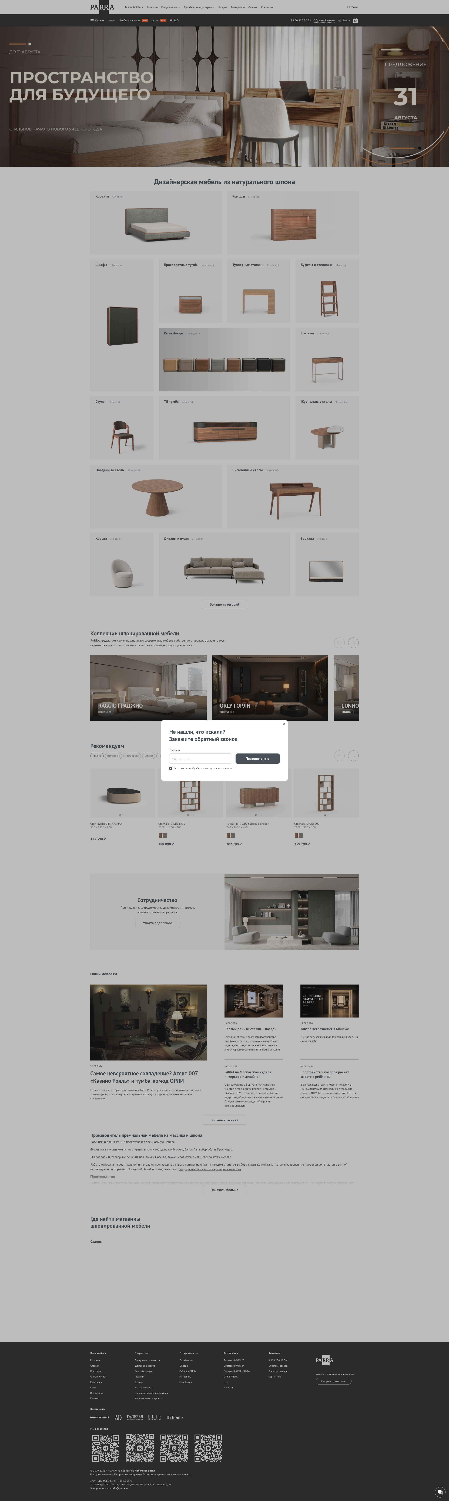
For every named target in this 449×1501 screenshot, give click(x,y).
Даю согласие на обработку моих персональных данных (202, 768)
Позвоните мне (258, 758)
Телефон (174, 750)
